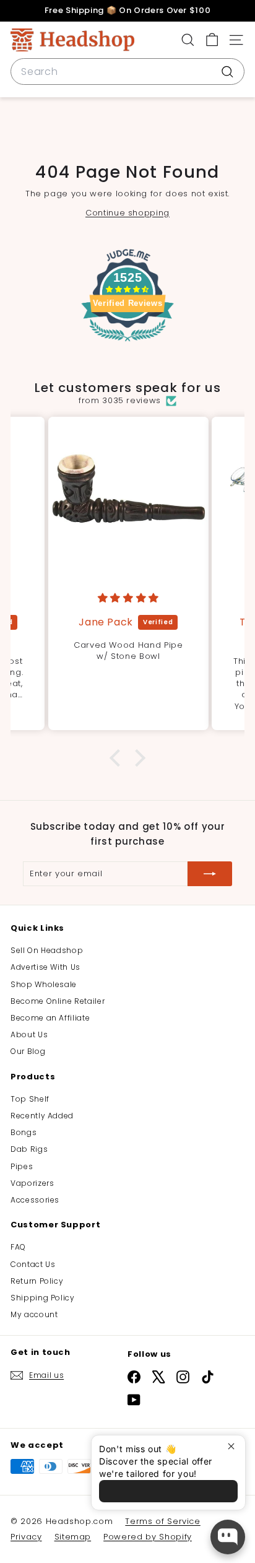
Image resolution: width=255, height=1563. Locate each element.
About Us (29, 1034)
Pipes (22, 1166)
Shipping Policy (43, 1297)
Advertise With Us (45, 967)
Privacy (26, 1537)
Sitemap (73, 1537)
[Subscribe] (210, 873)
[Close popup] (234, 1446)
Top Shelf (30, 1099)
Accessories (35, 1200)
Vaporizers (32, 1183)
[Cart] (212, 40)
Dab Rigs (29, 1149)
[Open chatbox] (227, 1537)
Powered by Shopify (147, 1537)
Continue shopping (127, 213)
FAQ (18, 1247)
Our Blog (28, 1051)
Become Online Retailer (58, 1001)
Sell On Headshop (47, 950)
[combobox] (127, 71)
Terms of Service (162, 1521)
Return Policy (37, 1281)
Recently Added (42, 1115)
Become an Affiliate (50, 1017)
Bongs (24, 1132)
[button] (118, 758)
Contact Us (33, 1264)
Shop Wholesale (44, 984)
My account (34, 1314)
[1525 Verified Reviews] (127, 344)
